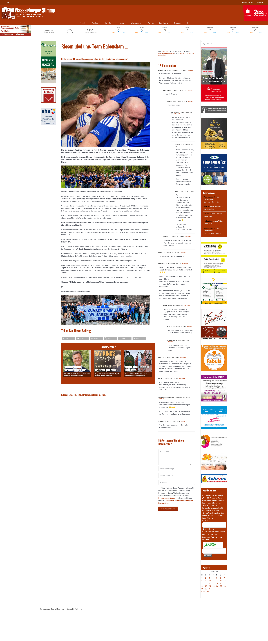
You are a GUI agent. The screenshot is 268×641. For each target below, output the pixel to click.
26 (217, 586)
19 (217, 583)
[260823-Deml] (138, 351)
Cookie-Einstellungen (74, 609)
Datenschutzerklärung (210, 531)
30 (206, 589)
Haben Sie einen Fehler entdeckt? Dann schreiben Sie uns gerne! (83, 394)
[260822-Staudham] (107, 351)
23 (206, 586)
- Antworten (189, 70)
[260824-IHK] (77, 351)
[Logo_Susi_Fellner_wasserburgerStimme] (214, 407)
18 (214, 583)
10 (210, 581)
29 (202, 589)
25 (214, 586)
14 (225, 581)
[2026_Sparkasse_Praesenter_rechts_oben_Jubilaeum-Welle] (255, 6)
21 (225, 583)
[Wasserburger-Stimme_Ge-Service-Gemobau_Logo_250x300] (214, 243)
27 (221, 586)
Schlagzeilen (170, 53)
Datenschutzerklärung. (166, 498)
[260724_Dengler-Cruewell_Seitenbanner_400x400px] (214, 279)
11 (214, 581)
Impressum (61, 609)
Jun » (208, 591)
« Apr (203, 591)
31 (210, 589)
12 (217, 581)
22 (202, 586)
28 (225, 586)
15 (202, 583)
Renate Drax (164, 51)
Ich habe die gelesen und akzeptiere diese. (213, 531)
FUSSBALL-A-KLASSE (185, 53)
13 (221, 581)
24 (210, 586)
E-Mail (205, 521)
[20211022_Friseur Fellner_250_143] (214, 435)
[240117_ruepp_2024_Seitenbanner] (214, 119)
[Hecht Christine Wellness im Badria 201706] (214, 454)
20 (221, 583)
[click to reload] (212, 544)
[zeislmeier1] (214, 476)
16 (206, 583)
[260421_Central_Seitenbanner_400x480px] (214, 310)
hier (211, 518)
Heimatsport (162, 53)
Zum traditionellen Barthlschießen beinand (212, 199)
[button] (187, 23)
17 (210, 583)
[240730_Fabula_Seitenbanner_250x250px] (214, 346)
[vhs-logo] (48, 109)
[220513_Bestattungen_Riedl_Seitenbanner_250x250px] (214, 377)
